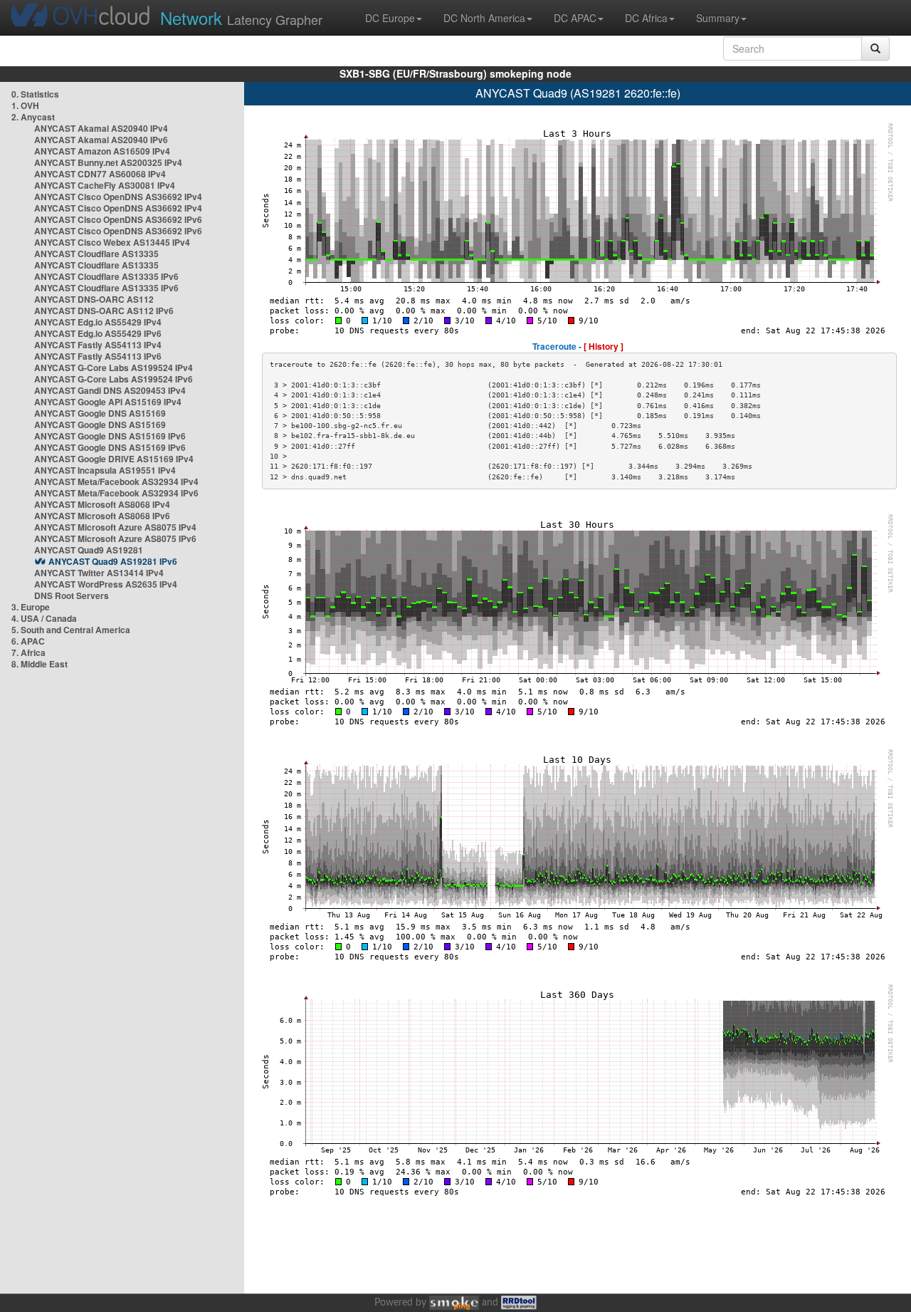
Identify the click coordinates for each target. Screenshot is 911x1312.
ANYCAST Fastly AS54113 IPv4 (98, 344)
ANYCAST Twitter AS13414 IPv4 (99, 572)
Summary (717, 18)
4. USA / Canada (44, 618)
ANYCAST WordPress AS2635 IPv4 (105, 584)
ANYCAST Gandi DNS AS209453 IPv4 (110, 390)
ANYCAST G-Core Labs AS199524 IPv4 (113, 367)
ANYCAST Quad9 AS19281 (88, 549)
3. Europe (30, 606)
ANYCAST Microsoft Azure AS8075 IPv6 (115, 538)
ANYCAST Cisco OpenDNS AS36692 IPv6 (118, 219)
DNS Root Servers (71, 595)
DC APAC (575, 18)
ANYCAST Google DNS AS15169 (100, 413)
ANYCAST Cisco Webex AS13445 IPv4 (112, 242)
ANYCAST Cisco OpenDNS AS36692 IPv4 (118, 196)
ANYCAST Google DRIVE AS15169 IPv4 (114, 458)
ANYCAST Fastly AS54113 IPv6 (98, 356)
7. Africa (28, 652)
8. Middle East (39, 663)
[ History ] (603, 346)
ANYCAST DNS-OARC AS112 (94, 299)
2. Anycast (33, 116)
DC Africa (646, 18)
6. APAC (28, 641)
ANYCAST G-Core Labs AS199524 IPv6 (113, 379)
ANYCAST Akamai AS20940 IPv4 (101, 128)
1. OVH (25, 105)
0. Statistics (35, 94)
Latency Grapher (241, 17)
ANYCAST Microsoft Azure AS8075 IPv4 (115, 527)
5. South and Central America (70, 629)
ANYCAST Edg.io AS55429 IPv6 (98, 333)
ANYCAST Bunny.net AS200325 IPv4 (108, 162)
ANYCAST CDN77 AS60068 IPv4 (100, 173)
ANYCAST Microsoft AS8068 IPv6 (102, 515)
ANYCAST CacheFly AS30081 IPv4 (104, 185)
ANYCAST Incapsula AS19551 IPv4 (105, 470)
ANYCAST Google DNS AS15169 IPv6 (110, 435)
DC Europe (390, 18)
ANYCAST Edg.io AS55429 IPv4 (98, 322)
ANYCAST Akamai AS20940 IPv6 (101, 139)
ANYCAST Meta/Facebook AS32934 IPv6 (116, 492)
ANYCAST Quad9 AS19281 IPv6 (112, 561)
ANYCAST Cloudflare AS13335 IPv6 (106, 276)
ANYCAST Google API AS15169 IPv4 (107, 401)
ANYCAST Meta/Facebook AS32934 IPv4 (116, 481)
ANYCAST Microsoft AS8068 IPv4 (102, 504)
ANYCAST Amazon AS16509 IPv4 (102, 151)
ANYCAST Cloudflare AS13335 (96, 253)
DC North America (484, 18)
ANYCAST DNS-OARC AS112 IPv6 (104, 310)
